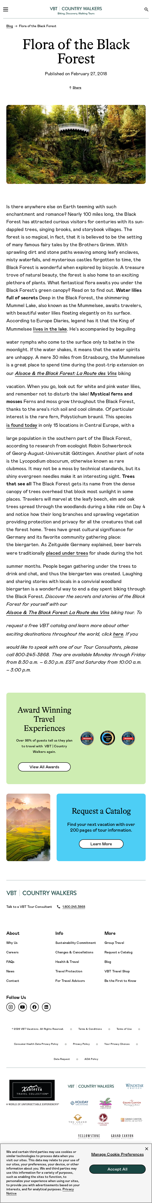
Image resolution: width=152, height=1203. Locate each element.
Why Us (12, 943)
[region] (76, 1173)
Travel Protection (68, 971)
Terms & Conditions (90, 1029)
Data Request (62, 1059)
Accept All (117, 1169)
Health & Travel (67, 962)
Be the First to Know (120, 981)
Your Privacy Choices (117, 1044)
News (10, 971)
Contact (12, 981)
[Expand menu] (5, 9)
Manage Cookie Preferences (117, 1154)
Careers (12, 952)
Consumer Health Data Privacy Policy (36, 1044)
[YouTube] (22, 1007)
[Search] (146, 9)
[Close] (146, 1148)
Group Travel (114, 943)
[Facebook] (34, 1007)
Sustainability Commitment (75, 943)
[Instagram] (10, 1007)
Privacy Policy (81, 1044)
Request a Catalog (118, 952)
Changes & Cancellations (74, 952)
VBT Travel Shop (117, 971)
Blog (107, 962)
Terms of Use (124, 1029)
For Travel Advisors (70, 981)
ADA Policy (91, 1059)
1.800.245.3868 (74, 907)
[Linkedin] (46, 1007)
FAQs (10, 962)
